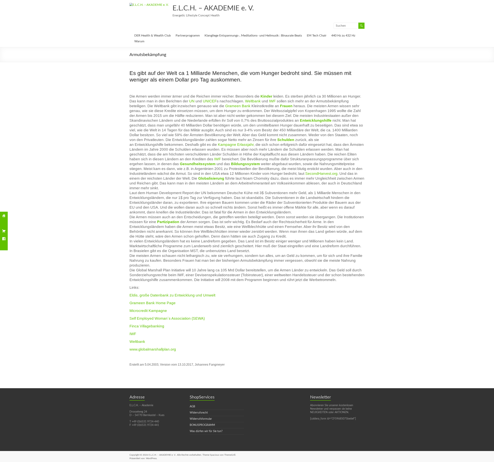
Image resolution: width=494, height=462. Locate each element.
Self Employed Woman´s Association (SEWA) (167, 318)
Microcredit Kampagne (148, 311)
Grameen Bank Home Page (152, 303)
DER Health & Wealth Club (152, 35)
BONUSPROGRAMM (202, 425)
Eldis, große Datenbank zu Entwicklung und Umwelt (172, 295)
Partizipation (168, 222)
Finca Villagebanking (146, 326)
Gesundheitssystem (198, 164)
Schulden (285, 140)
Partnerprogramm (188, 35)
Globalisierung (211, 178)
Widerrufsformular (201, 419)
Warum (139, 41)
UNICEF (210, 101)
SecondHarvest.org (321, 174)
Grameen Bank (237, 106)
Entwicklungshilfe (316, 120)
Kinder (266, 96)
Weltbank (253, 101)
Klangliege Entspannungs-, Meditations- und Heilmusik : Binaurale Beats (253, 35)
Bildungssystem (245, 164)
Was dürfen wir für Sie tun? (206, 431)
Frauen (286, 106)
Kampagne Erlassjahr (236, 145)
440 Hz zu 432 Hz (343, 35)
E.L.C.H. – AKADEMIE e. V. (213, 8)
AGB (192, 406)
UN (192, 101)
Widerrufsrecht (199, 412)
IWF (272, 101)
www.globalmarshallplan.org (152, 349)
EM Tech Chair (317, 35)
